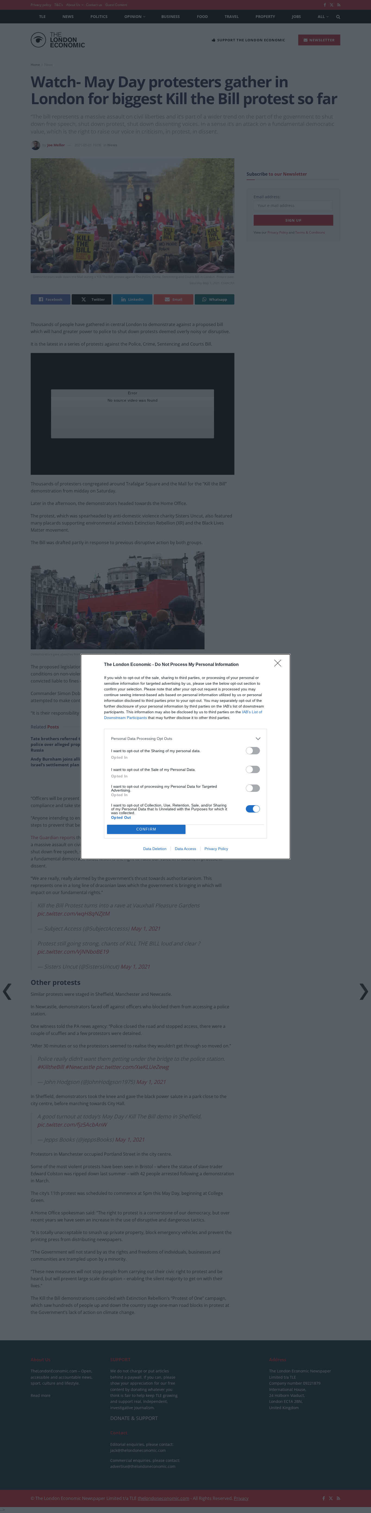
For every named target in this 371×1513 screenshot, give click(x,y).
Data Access (185, 849)
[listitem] (185, 739)
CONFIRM (146, 829)
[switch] (253, 750)
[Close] (279, 665)
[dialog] (185, 756)
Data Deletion (154, 849)
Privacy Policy (216, 849)
